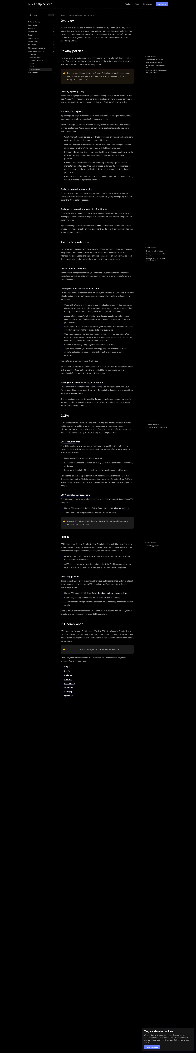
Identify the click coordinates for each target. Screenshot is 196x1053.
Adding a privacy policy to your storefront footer (84, 209)
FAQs (137, 4)
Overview (92, 15)
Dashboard (162, 4)
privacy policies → (121, 508)
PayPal (67, 671)
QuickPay (68, 696)
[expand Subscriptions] (47, 38)
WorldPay (68, 687)
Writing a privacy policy (72, 111)
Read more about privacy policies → (114, 593)
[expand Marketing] (45, 45)
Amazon (68, 679)
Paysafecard (69, 683)
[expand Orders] (44, 35)
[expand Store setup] (46, 25)
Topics (128, 4)
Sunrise (98, 226)
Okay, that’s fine (152, 1047)
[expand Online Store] (46, 41)
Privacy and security (76, 15)
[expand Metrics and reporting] (50, 48)
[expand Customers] (46, 31)
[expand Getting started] (47, 22)
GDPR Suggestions (70, 576)
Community (147, 4)
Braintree (68, 675)
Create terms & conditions (73, 268)
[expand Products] (45, 28)
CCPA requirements (70, 442)
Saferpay (68, 691)
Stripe (67, 667)
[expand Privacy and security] (49, 51)
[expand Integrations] (46, 72)
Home (63, 15)
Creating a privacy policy (72, 91)
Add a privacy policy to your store (77, 189)
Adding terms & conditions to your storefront (82, 382)
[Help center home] (43, 4)
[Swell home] (31, 4)
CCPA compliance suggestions (75, 495)
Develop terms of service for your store (80, 288)
